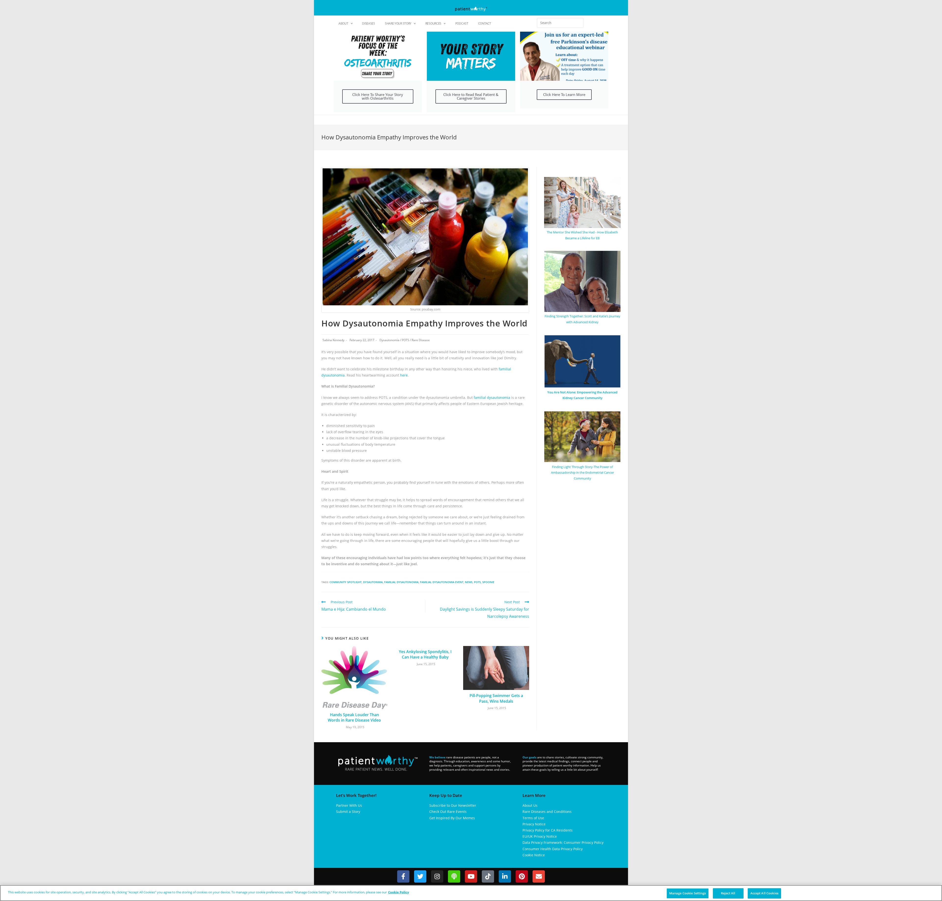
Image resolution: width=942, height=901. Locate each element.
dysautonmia (373, 582)
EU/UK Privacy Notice (540, 836)
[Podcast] (454, 876)
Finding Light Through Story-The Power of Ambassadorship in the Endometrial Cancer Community (582, 473)
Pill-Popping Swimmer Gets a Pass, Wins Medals (496, 698)
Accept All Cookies (764, 893)
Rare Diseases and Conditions (547, 811)
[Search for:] (560, 23)
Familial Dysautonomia (401, 582)
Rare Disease (421, 340)
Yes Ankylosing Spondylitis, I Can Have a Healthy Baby (425, 654)
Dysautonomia (389, 340)
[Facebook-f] (403, 876)
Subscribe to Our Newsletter (452, 805)
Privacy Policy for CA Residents (548, 830)
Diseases (368, 23)
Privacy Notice (534, 824)
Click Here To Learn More (564, 94)
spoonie (488, 582)
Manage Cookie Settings (687, 893)
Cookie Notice (534, 855)
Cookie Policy (398, 892)
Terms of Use (533, 818)
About (343, 23)
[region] (471, 893)
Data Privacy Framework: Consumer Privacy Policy (563, 842)
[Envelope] (539, 876)
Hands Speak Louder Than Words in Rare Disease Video (354, 717)
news (468, 582)
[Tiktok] (488, 876)
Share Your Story (398, 23)
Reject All (728, 893)
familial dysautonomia (492, 397)
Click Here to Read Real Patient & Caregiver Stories (470, 96)
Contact (484, 23)
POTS (405, 340)
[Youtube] (471, 876)
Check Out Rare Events (448, 811)
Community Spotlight (345, 582)
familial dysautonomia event (441, 582)
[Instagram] (437, 876)
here (404, 375)
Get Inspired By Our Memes (452, 818)
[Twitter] (420, 876)
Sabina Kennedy (333, 340)
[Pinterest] (522, 876)
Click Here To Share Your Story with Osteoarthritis (377, 96)
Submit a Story (348, 811)
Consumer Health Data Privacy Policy (553, 849)
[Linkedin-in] (505, 876)
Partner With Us (349, 805)
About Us (530, 805)
